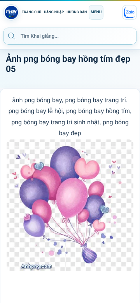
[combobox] (70, 36)
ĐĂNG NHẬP (54, 12)
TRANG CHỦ (31, 12)
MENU (96, 12)
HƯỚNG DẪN (76, 12)
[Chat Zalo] (129, 12)
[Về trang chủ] (11, 12)
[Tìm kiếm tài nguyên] (11, 35)
